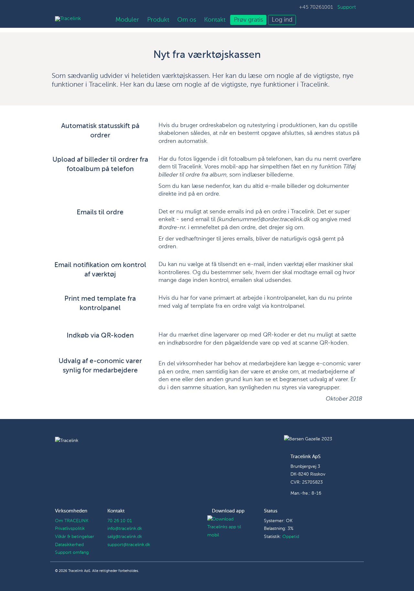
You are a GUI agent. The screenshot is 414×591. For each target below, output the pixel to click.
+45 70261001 (316, 7)
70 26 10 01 (119, 521)
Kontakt (214, 20)
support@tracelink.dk (128, 545)
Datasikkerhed (69, 545)
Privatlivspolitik (70, 528)
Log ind (282, 20)
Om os (186, 20)
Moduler (127, 20)
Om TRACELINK (71, 521)
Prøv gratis (248, 20)
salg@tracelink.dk (124, 536)
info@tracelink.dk (124, 528)
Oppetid (290, 536)
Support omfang (72, 552)
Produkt (158, 20)
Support (346, 7)
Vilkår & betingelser (74, 536)
